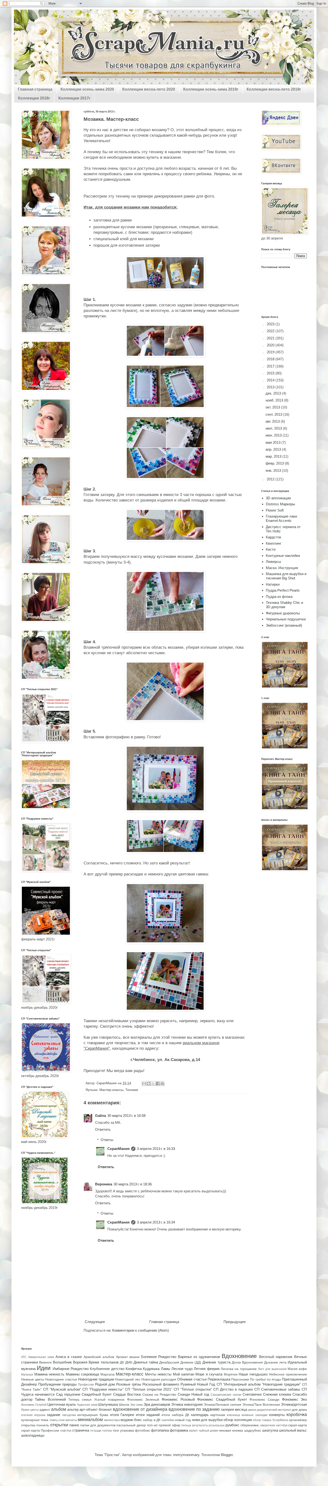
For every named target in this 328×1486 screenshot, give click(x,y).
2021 (271, 338)
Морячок (230, 1374)
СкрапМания (118, 1149)
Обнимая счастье (192, 1379)
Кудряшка (151, 1369)
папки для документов (97, 1425)
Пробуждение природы (57, 1384)
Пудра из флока (279, 596)
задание (53, 1415)
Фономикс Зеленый (143, 1399)
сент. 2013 (274, 414)
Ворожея (80, 1362)
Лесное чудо (182, 1369)
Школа (124, 1404)
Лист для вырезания (272, 1369)
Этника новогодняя (187, 1404)
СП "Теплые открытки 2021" (148, 1389)
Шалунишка (108, 1404)
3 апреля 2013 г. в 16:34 (156, 1222)
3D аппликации (278, 498)
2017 (271, 366)
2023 (271, 324)
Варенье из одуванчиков (199, 1357)
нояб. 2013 (275, 400)
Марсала (107, 1374)
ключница (233, 1415)
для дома (299, 1409)
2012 (271, 479)
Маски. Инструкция (282, 568)
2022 (271, 331)
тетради (95, 1430)
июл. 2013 (274, 428)
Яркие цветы (30, 1409)
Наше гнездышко (253, 1374)
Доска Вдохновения (247, 1362)
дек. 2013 (274, 393)
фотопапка (160, 1430)
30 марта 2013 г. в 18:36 (133, 1184)
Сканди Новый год (193, 1394)
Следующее (95, 1322)
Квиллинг (273, 543)
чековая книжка (231, 1430)
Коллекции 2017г (74, 98)
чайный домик (208, 1430)
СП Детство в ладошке (233, 1389)
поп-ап (152, 1425)
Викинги (45, 1362)
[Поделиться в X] (153, 1083)
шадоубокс (252, 1430)
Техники (131, 1090)
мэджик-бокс (131, 1420)
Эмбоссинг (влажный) (284, 625)
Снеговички (252, 1394)
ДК (122, 1362)
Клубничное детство (107, 1369)
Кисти (270, 549)
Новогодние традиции (96, 1379)
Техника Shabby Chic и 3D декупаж (284, 604)
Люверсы (273, 561)
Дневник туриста (216, 1362)
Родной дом (105, 1384)
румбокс (232, 1425)
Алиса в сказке (68, 1357)
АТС (24, 1357)
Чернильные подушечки (286, 619)
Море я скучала (208, 1374)
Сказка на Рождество (159, 1394)
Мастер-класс (129, 1374)
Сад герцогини (68, 1394)
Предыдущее (235, 1322)
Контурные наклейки (283, 556)
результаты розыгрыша (208, 1425)
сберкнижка (249, 1425)
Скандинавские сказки (226, 1394)
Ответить (103, 1129)
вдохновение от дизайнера (140, 1409)
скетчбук (281, 1425)
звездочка (69, 1415)
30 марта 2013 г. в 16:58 (126, 1115)
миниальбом (90, 1419)
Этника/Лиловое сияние (222, 1404)
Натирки (272, 584)
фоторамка (179, 1430)
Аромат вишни (128, 1357)
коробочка (296, 1414)
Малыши (27, 1374)
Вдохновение (239, 1356)
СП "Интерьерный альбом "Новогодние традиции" (259, 1384)
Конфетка (134, 1369)
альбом (58, 1409)
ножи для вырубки (207, 1420)
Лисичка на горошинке (239, 1369)
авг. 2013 (273, 421)
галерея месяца (234, 1409)
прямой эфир (169, 1425)
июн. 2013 (274, 435)
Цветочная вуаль (61, 1404)
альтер (73, 1409)
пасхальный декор (131, 1425)
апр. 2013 (274, 449)
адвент (44, 1409)
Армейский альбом (99, 1357)
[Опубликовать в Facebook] (157, 1083)
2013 (271, 387)
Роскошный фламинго (160, 1384)
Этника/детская (294, 1404)
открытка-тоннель (35, 1425)
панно (74, 1425)
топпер (107, 1430)
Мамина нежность (49, 1374)
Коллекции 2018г (34, 98)
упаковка (127, 1430)
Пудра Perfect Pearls (283, 590)
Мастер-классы (111, 1090)
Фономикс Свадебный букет (222, 1399)
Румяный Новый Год (198, 1384)
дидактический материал (274, 1409)
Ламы (165, 1369)
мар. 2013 (274, 456)
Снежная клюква (277, 1394)
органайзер (298, 1420)
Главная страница (35, 89)
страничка (80, 1430)
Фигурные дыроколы (283, 613)
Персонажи (240, 1379)
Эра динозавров (157, 1404)
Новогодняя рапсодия (158, 1379)
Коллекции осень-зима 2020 (87, 89)
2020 (271, 345)
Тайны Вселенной (50, 1399)
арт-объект (88, 1409)
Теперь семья (79, 1399)
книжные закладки (254, 1415)
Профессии (86, 1384)
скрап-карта (297, 1425)
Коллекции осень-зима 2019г (210, 89)
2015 (271, 373)
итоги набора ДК (175, 1415)
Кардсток (273, 537)
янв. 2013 (274, 470)
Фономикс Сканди (264, 1399)
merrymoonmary (186, 1455)
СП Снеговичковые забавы (277, 1389)
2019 (271, 352)
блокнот (105, 1409)
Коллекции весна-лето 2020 (148, 89)
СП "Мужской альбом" (62, 1389)
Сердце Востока (127, 1394)
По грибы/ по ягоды (265, 1379)
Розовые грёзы (128, 1384)
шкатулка (270, 1430)
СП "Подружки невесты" (102, 1389)
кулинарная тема (34, 1420)
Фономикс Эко (294, 1399)
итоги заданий (148, 1415)
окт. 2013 (273, 407)
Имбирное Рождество (71, 1369)
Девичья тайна (146, 1362)
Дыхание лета (275, 1362)
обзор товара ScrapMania (270, 1420)
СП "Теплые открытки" (193, 1389)
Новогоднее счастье (61, 1379)
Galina (100, 1115)
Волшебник (62, 1362)
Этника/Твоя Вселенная (261, 1404)
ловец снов (57, 1420)
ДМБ (128, 1362)
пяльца (186, 1425)
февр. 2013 (275, 463)
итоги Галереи (122, 1415)
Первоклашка (219, 1379)
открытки (59, 1424)
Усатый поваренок (109, 1399)
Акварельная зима (41, 1357)
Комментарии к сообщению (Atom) (140, 1330)
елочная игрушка (33, 1415)
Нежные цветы (32, 1379)
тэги (116, 1430)
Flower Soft (275, 510)
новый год (183, 1420)
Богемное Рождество (158, 1357)
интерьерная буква (92, 1415)
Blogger (227, 1455)
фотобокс (142, 1430)
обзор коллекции (238, 1420)
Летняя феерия (206, 1369)
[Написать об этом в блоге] (148, 1083)
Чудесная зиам (87, 1404)
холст (193, 1430)
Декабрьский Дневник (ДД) (180, 1362)
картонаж (217, 1415)
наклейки (168, 1420)
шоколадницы (32, 1435)
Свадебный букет (97, 1394)
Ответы (107, 1140)
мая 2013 (273, 442)
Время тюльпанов (103, 1362)
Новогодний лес (127, 1379)
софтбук (65, 1430)
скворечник (267, 1425)
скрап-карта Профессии (40, 1430)
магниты (71, 1420)
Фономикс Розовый (178, 1399)
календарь (200, 1415)
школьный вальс (293, 1430)
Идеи (43, 1368)
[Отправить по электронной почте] (144, 1083)
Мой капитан (183, 1374)
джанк (252, 1409)
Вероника (103, 1184)
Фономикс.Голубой (34, 1404)
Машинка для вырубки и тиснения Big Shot (286, 576)
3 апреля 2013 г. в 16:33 (156, 1149)
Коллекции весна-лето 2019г (274, 89)
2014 (271, 380)
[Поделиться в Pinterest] (162, 1083)
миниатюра (112, 1420)
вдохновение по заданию (194, 1409)
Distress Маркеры (280, 504)
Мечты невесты (158, 1374)
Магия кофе (297, 1369)
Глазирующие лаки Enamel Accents (281, 518)
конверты (277, 1415)
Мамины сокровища (82, 1374)
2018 (271, 359)
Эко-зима (136, 1404)
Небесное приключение (288, 1374)
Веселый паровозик (275, 1357)
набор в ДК (151, 1420)
